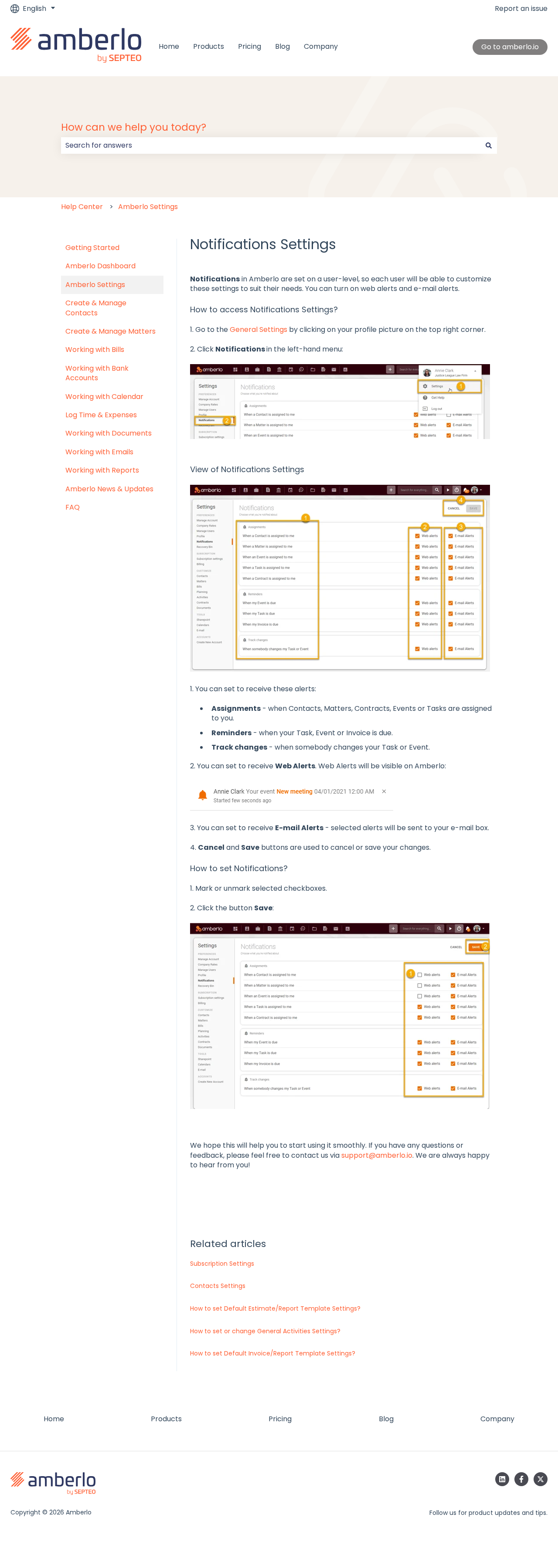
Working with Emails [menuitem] (99, 452)
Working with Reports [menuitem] (102, 470)
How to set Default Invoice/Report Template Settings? (272, 1353)
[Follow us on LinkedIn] (502, 1479)
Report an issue (521, 9)
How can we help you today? (133, 127)
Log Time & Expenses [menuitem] (101, 415)
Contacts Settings (217, 1285)
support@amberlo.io (376, 1155)
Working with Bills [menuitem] (94, 350)
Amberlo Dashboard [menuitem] (100, 266)
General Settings (258, 329)
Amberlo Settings (148, 207)
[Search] (488, 145)
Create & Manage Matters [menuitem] (110, 331)
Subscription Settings (222, 1263)
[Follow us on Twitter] (541, 1479)
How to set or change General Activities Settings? (265, 1331)
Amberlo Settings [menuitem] (95, 285)
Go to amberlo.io (510, 47)
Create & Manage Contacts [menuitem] (95, 308)
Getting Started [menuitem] (92, 248)
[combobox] (270, 145)
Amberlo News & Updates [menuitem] (109, 489)
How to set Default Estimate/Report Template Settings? (275, 1308)
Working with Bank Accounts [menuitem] (97, 373)
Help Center (82, 207)
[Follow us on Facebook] (521, 1479)
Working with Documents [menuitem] (108, 433)
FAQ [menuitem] (72, 507)
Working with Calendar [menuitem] (104, 397)
